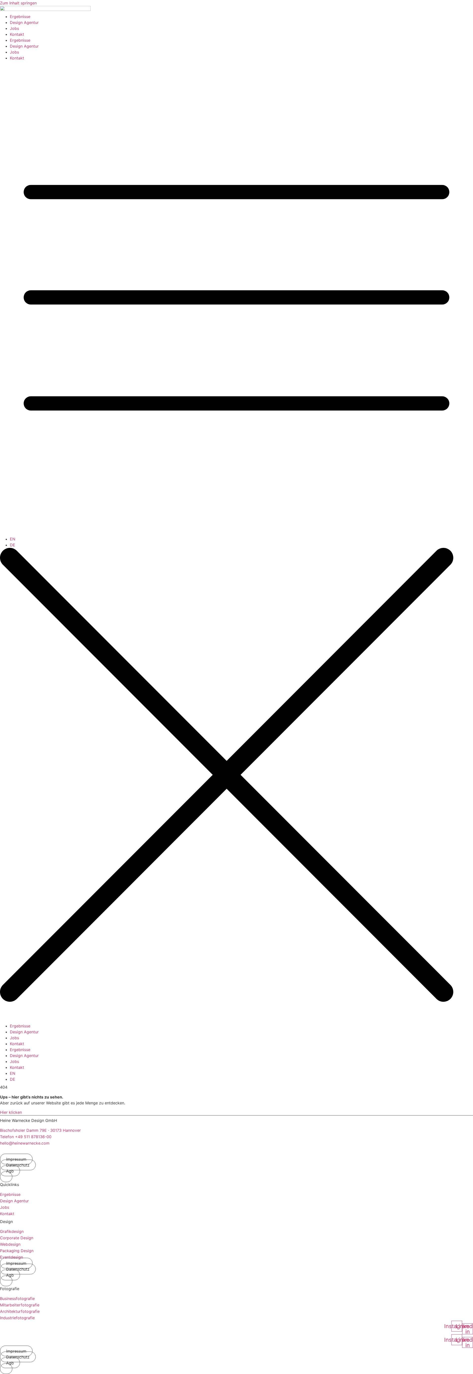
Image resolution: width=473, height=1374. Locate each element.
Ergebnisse (20, 16)
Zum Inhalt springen (18, 2)
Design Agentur (24, 22)
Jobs (14, 28)
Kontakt (17, 34)
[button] (6, 1176)
